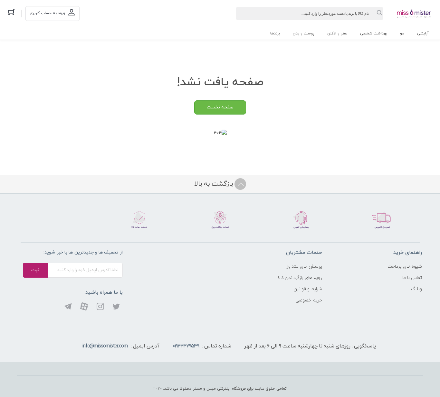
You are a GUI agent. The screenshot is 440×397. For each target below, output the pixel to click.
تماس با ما (412, 278)
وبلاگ (416, 289)
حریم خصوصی (308, 300)
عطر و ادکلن (337, 33)
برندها (275, 33)
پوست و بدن (303, 33)
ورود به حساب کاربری (47, 13)
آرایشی (423, 33)
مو (402, 33)
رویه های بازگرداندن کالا (300, 278)
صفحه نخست (220, 107)
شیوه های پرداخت (404, 266)
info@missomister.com (105, 346)
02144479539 (185, 346)
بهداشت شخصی (373, 33)
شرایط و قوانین (307, 289)
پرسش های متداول (303, 266)
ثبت (35, 270)
